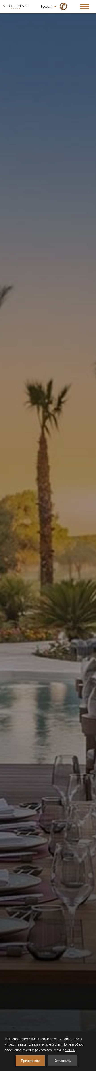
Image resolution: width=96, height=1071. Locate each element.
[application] (48, 1051)
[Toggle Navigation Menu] (84, 6)
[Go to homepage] (15, 6)
